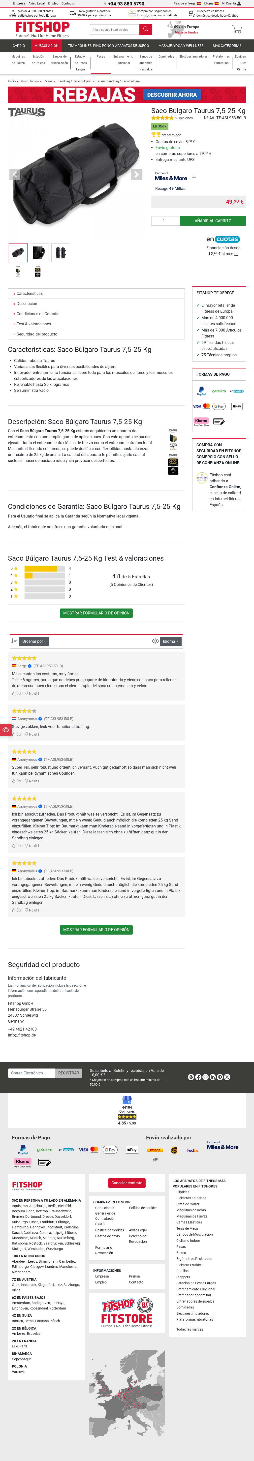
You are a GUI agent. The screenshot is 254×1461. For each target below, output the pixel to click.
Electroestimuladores (192, 1313)
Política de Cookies (109, 1230)
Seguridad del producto (37, 334)
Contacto (68, 3)
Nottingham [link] (21, 1272)
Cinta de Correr (187, 1204)
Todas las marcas (189, 1329)
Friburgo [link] (62, 1222)
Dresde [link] (47, 1217)
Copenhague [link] (22, 1359)
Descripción (27, 303)
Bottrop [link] (42, 1211)
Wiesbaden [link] (36, 1249)
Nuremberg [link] (65, 1238)
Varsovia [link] (19, 1372)
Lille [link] (15, 1346)
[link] (201, 391)
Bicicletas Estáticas (191, 1198)
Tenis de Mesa (187, 1228)
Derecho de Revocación (138, 1239)
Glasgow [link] (37, 1267)
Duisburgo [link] (20, 1222)
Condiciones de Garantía (38, 313)
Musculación (46, 46)
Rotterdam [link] (57, 1308)
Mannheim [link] (20, 1238)
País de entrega (184, 3)
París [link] (23, 1346)
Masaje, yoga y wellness (181, 46)
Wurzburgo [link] (54, 1249)
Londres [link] (51, 1267)
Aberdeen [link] (19, 1261)
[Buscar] (145, 29)
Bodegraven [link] (41, 1303)
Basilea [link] (17, 1321)
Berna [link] (29, 1321)
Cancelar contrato (126, 1183)
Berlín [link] (52, 1206)
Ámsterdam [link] (21, 1303)
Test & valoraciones (34, 324)
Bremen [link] (18, 1217)
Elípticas (182, 1192)
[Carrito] (238, 29)
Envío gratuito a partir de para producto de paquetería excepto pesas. (94, 15)
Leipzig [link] (58, 1233)
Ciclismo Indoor (188, 1241)
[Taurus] (26, 112)
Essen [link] (33, 1222)
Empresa (19, 3)
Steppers (183, 1277)
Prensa (134, 1276)
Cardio (19, 46)
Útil (18, 694)
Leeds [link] (32, 1261)
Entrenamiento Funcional (195, 1289)
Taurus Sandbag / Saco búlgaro (118, 81)
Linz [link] (59, 1285)
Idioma (209, 3)
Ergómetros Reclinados (194, 1259)
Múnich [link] (35, 1238)
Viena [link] (16, 1290)
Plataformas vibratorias (194, 1319)
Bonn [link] (30, 1211)
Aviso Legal (37, 3)
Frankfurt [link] (47, 1222)
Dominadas (185, 1307)
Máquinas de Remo (191, 1210)
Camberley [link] (67, 1261)
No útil (33, 694)
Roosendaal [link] (39, 1308)
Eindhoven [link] (20, 1308)
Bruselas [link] (33, 1334)
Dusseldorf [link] (63, 1217)
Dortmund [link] (33, 1217)
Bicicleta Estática (189, 1265)
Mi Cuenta (229, 3)
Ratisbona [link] (20, 1243)
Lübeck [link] (70, 1233)
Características (30, 293)
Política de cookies (143, 1208)
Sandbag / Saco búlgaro (74, 81)
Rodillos (182, 1271)
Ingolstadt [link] (54, 1227)
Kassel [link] (17, 1233)
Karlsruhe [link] (71, 1227)
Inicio (12, 81)
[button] (18, 252)
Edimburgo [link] (20, 1267)
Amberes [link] (19, 1334)
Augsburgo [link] (37, 1206)
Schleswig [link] (72, 1243)
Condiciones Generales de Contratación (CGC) (105, 1216)
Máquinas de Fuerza (192, 1216)
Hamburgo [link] (20, 1227)
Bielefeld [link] (64, 1206)
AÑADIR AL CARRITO (213, 220)
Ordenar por (32, 641)
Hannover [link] (37, 1227)
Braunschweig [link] (60, 1211)
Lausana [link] (42, 1321)
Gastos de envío (107, 1236)
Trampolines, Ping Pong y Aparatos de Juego (108, 46)
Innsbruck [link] (28, 1285)
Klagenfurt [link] (46, 1285)
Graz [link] (15, 1285)
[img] (194, 176)
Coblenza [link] (31, 1233)
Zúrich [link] (55, 1321)
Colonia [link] (45, 1233)
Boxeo (181, 1253)
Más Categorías (227, 46)
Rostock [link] (35, 1243)
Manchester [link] (68, 1267)
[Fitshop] (42, 29)
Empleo (53, 3)
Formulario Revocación (104, 1250)
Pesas (48, 81)
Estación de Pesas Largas (196, 1283)
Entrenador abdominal (193, 1295)
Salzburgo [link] (71, 1285)
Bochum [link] (18, 1211)
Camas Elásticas (189, 1222)
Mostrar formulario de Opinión (96, 613)
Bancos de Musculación (194, 1234)
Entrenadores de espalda (195, 1301)
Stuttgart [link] (19, 1249)
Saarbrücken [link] (53, 1243)
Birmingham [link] (48, 1261)
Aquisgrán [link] (20, 1206)
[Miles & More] (223, 1144)
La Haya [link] (58, 1303)
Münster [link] (49, 1238)
